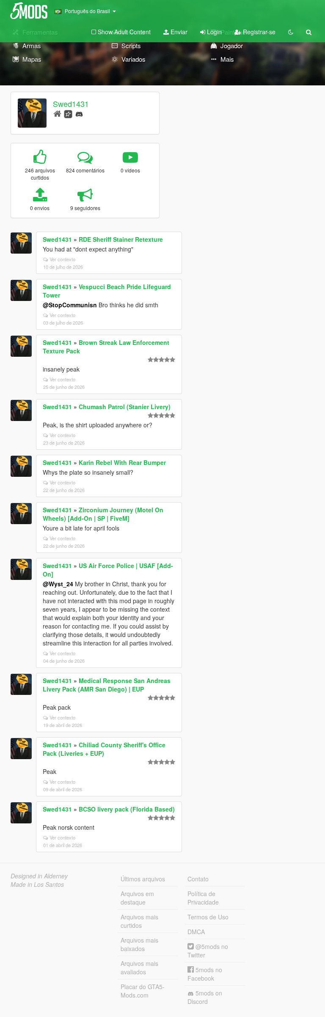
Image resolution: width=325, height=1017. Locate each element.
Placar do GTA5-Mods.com (143, 990)
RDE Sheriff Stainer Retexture (121, 239)
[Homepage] (57, 113)
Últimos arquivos (143, 879)
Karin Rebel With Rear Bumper (122, 462)
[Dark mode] (291, 31)
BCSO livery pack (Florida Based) (127, 809)
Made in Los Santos (37, 884)
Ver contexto (62, 259)
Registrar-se (258, 31)
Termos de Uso (208, 917)
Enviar (178, 31)
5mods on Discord (204, 997)
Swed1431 (71, 103)
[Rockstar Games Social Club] (68, 113)
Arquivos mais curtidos (139, 921)
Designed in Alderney (39, 876)
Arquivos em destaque (137, 897)
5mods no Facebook (204, 973)
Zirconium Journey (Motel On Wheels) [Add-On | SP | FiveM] (103, 514)
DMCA (196, 931)
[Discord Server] (79, 113)
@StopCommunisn (70, 305)
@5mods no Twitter (207, 950)
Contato (198, 879)
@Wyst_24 (58, 584)
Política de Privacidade (203, 897)
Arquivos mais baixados (139, 944)
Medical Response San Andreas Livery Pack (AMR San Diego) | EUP (107, 684)
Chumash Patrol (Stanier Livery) (125, 406)
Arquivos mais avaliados (139, 967)
